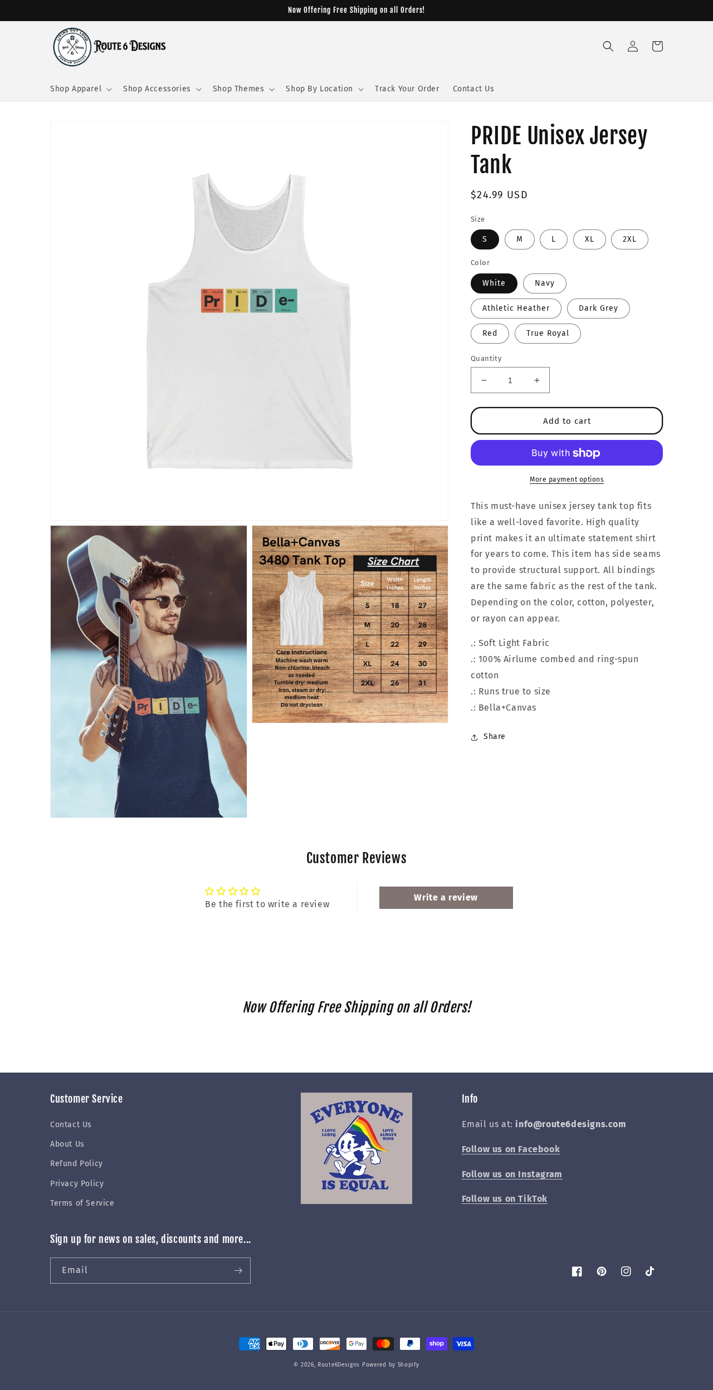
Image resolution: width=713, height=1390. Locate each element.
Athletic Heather (516, 308)
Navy (545, 283)
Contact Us (71, 1124)
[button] (79, 89)
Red (489, 333)
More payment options (567, 480)
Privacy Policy (77, 1183)
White (494, 283)
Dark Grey (598, 308)
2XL (630, 239)
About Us (67, 1144)
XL (589, 239)
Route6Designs (339, 1365)
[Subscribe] (238, 1270)
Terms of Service (82, 1203)
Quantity (486, 358)
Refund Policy (76, 1163)
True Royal (547, 333)
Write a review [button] (445, 897)
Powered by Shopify (390, 1365)
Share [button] (495, 737)
